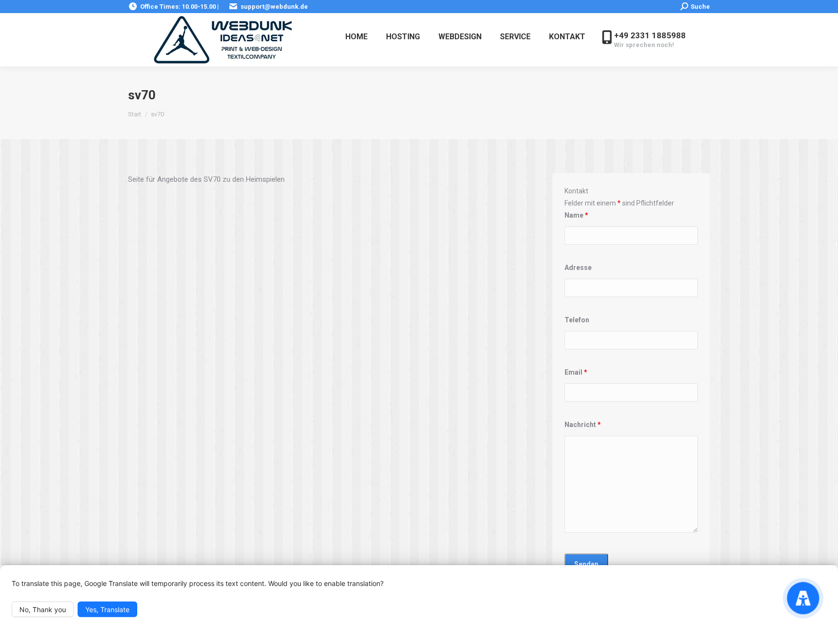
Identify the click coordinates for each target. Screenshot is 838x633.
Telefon (576, 320)
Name (576, 215)
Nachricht (582, 424)
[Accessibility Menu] (803, 598)
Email (575, 372)
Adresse (578, 267)
